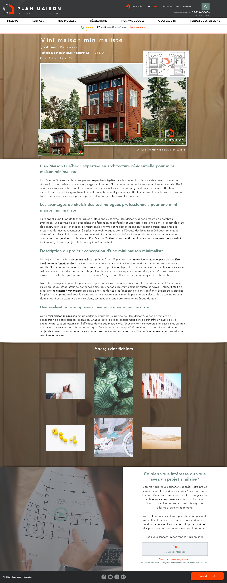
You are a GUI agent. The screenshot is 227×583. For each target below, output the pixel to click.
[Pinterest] (123, 577)
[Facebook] (103, 577)
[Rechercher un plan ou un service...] (205, 6)
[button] (12, 21)
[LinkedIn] (116, 577)
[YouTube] (110, 577)
